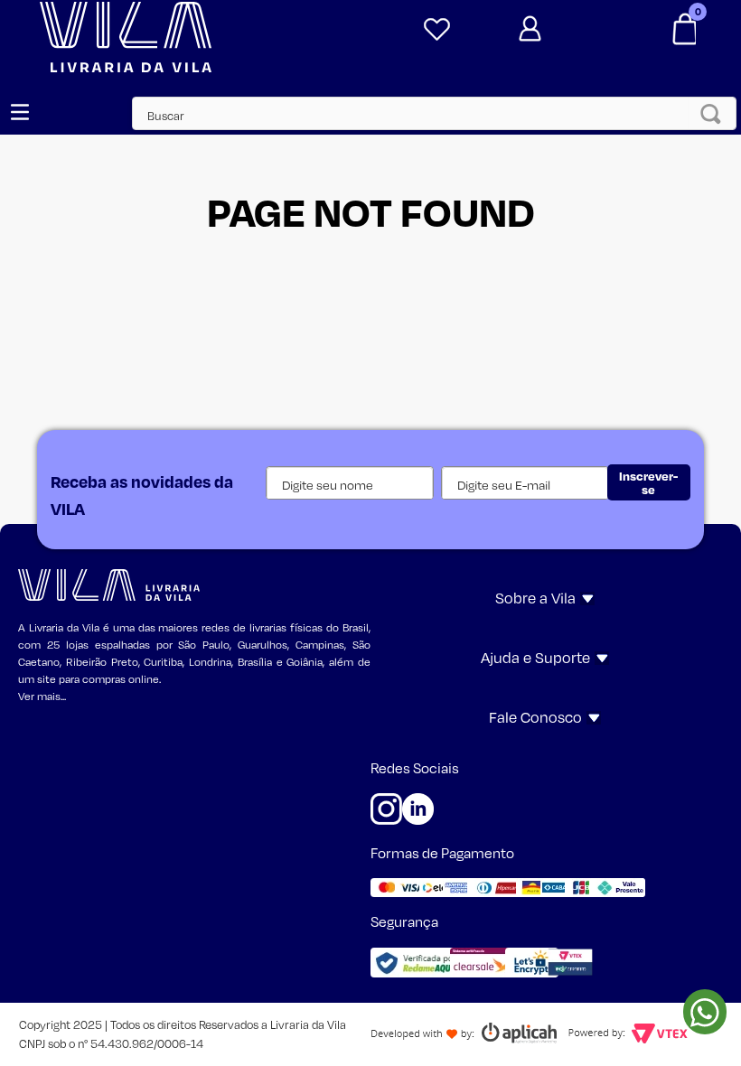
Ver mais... (42, 696)
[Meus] (433, 29)
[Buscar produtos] (715, 113)
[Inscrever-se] (648, 482)
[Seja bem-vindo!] (559, 29)
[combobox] (426, 113)
